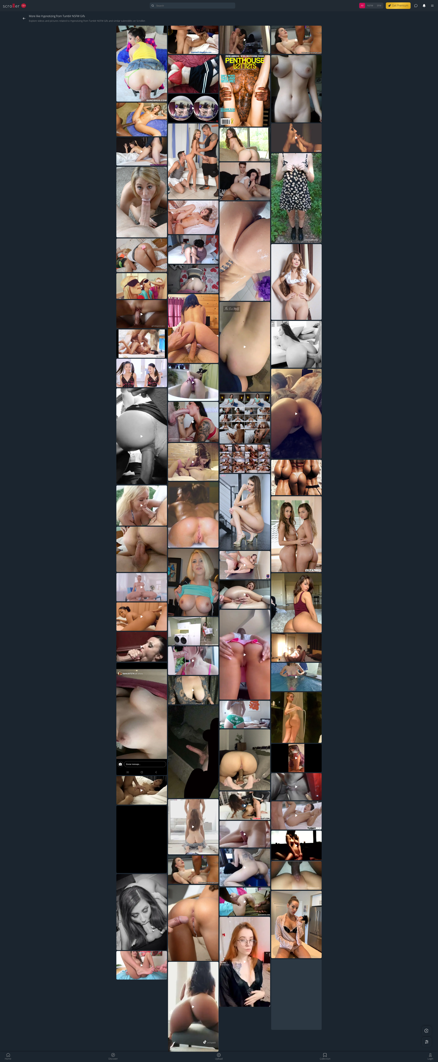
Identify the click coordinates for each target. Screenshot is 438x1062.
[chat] (416, 6)
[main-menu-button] (432, 6)
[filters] (426, 1041)
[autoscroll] (426, 1030)
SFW (379, 5)
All (362, 5)
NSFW (370, 5)
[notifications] (424, 6)
